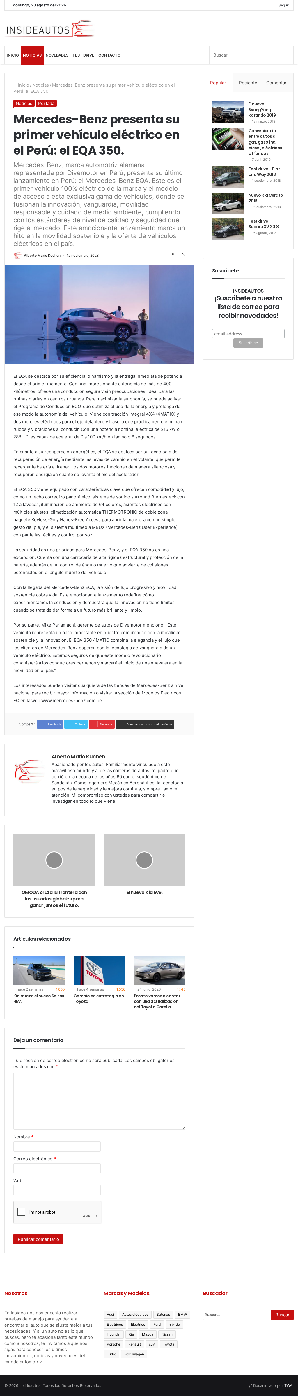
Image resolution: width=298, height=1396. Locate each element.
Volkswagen (134, 1354)
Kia (131, 1334)
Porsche (113, 1344)
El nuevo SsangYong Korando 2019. (263, 109)
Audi (110, 1314)
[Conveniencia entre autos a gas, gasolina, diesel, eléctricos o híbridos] (228, 139)
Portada (46, 103)
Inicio (13, 55)
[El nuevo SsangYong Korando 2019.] (228, 112)
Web (17, 1180)
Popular (218, 82)
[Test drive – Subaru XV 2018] (228, 229)
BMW (182, 1314)
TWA (288, 1385)
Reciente (248, 82)
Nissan (167, 1334)
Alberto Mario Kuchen (42, 255)
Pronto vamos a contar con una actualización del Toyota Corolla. (157, 1001)
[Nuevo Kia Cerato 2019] (228, 203)
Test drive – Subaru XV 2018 (264, 224)
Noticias (32, 55)
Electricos (115, 1324)
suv (152, 1344)
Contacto (109, 55)
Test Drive (83, 55)
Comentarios (279, 82)
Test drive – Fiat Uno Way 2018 (264, 172)
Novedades (57, 55)
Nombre (23, 1137)
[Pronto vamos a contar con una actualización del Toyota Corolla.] (159, 970)
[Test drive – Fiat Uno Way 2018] (228, 177)
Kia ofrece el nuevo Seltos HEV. (38, 998)
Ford (157, 1324)
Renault (134, 1344)
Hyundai (113, 1334)
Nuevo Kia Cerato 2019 (266, 198)
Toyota (168, 1344)
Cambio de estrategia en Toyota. (99, 998)
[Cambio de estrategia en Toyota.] (99, 970)
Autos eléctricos (135, 1314)
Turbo (111, 1354)
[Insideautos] (49, 28)
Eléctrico (138, 1324)
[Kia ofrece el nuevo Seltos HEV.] (39, 970)
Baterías (163, 1314)
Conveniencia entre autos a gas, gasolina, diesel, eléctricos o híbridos (265, 142)
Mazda (147, 1334)
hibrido (174, 1324)
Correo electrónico (34, 1158)
